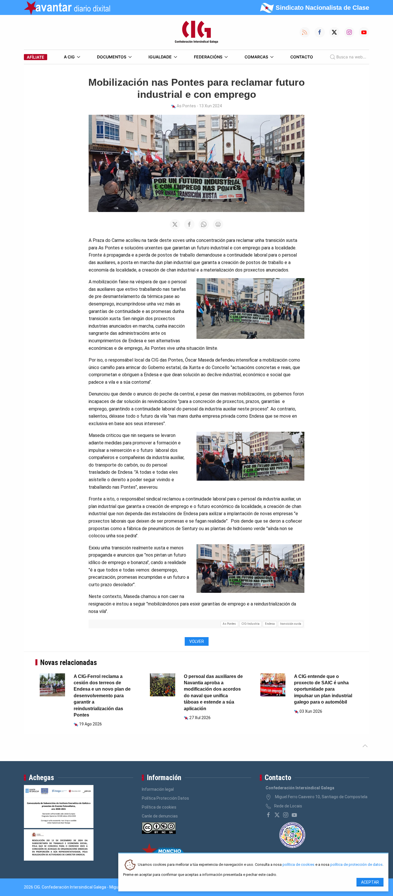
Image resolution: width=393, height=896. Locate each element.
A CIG (69, 56)
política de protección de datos (356, 865)
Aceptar (370, 882)
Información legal (158, 789)
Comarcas (256, 56)
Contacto (301, 56)
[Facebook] (268, 815)
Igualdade (160, 56)
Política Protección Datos (165, 798)
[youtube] (294, 815)
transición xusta (290, 623)
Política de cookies (159, 807)
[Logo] (196, 32)
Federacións (208, 56)
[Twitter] (277, 815)
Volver (196, 641)
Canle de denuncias (160, 816)
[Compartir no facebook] (189, 224)
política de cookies (298, 865)
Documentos (111, 56)
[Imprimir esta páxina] (218, 224)
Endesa (270, 623)
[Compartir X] (175, 224)
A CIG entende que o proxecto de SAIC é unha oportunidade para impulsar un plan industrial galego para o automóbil (323, 689)
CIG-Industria (250, 623)
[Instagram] (286, 815)
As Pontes (229, 623)
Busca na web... (351, 56)
